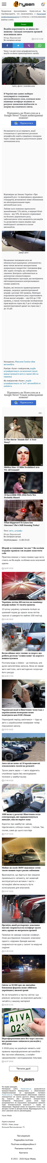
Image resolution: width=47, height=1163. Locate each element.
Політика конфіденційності (23, 1144)
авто (11, 531)
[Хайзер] (24, 4)
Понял (23, 24)
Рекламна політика (23, 1149)
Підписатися (26, 123)
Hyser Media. (30, 1159)
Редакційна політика (23, 1140)
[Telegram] (18, 45)
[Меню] (4, 4)
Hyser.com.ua (26, 1089)
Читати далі (23, 1068)
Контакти (23, 1153)
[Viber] (29, 45)
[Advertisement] (23, 167)
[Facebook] (7, 45)
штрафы (18, 531)
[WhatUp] (39, 45)
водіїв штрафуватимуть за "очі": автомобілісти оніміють (22, 383)
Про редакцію (23, 1136)
